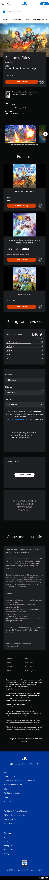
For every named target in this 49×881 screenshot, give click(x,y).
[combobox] (24, 380)
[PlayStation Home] (24, 3)
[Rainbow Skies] (20, 134)
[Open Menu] (3, 3)
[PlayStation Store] (11, 11)
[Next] (45, 134)
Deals (27, 19)
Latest (5, 19)
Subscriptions (39, 19)
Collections (16, 19)
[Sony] (43, 880)
